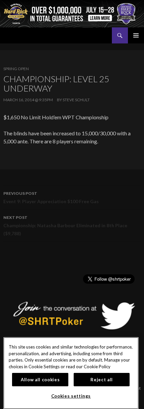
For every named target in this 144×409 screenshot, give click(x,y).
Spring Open (16, 68)
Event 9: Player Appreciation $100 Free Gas (51, 197)
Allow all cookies (40, 379)
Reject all (101, 379)
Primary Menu (136, 35)
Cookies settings (71, 396)
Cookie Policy (97, 366)
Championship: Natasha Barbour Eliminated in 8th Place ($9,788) (65, 225)
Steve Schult (76, 99)
